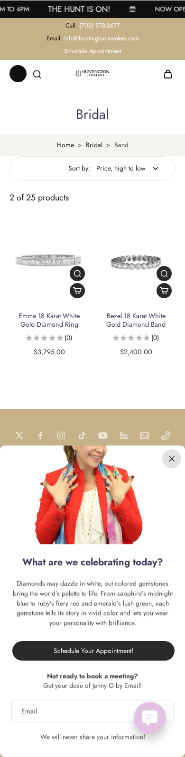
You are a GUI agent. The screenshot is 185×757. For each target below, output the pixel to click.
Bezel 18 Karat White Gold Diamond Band (136, 320)
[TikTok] (82, 435)
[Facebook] (40, 435)
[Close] (171, 458)
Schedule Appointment (92, 51)
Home (65, 145)
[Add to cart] (77, 290)
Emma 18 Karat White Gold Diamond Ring (49, 320)
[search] (37, 73)
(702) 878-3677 (99, 25)
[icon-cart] (165, 73)
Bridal (94, 145)
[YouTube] (102, 435)
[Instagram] (61, 435)
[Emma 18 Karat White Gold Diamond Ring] (49, 262)
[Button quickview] (77, 273)
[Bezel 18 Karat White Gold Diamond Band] (136, 262)
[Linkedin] (123, 435)
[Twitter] (19, 435)
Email (29, 711)
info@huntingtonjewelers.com (101, 38)
